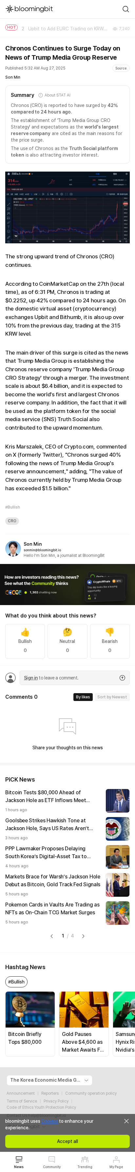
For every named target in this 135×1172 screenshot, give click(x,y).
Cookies (49, 1121)
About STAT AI (57, 95)
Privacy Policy (56, 1101)
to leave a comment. (51, 677)
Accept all (67, 1141)
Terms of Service (22, 1101)
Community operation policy (91, 1093)
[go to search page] (126, 9)
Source (121, 68)
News (19, 1167)
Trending (84, 1167)
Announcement (21, 1093)
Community (52, 1167)
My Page (116, 1167)
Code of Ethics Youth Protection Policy (41, 1107)
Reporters (50, 1093)
